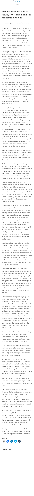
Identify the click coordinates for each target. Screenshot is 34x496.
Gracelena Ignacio (9, 23)
